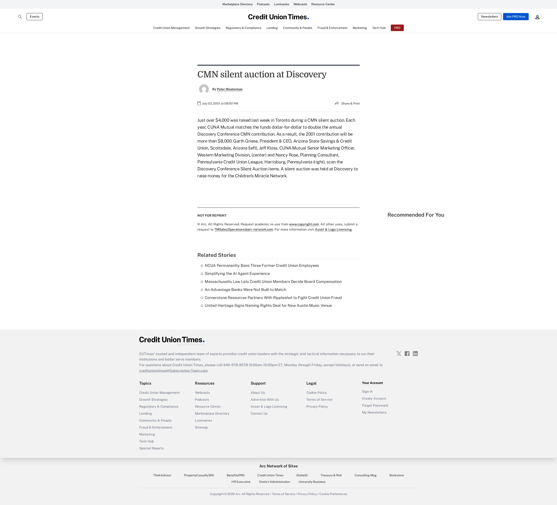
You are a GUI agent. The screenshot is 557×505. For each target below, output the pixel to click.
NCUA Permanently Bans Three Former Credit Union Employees (262, 265)
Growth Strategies (153, 399)
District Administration (274, 481)
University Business (312, 481)
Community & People (155, 420)
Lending (145, 413)
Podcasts (263, 4)
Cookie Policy (316, 392)
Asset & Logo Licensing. (333, 229)
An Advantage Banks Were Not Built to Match (245, 289)
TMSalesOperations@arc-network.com (243, 229)
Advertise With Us (265, 399)
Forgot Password (375, 405)
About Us (258, 392)
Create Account (374, 398)
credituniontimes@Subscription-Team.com (173, 371)
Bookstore (396, 475)
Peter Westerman (229, 89)
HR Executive (241, 481)
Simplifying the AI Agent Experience (237, 273)
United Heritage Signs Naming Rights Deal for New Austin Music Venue (268, 305)
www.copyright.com (304, 224)
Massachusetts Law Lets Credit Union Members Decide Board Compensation (273, 281)
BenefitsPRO (236, 475)
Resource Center (323, 4)
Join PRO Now (515, 16)
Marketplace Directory (237, 4)
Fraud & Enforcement (155, 427)
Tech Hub (146, 441)
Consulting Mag (366, 475)
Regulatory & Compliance (158, 406)
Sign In (367, 391)
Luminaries (281, 4)
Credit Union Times (270, 475)
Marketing (147, 434)
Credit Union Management (159, 392)
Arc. (238, 494)
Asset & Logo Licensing (269, 406)
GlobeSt (302, 475)
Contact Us (259, 413)
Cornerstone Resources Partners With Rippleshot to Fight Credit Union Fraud (273, 297)
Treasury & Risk (331, 475)
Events (34, 16)
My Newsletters (374, 412)
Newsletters (489, 16)
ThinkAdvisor (162, 475)
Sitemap (201, 427)
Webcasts (300, 4)
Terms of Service (319, 399)
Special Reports (151, 448)
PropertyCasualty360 (199, 475)
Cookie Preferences (333, 494)
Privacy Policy (317, 406)
